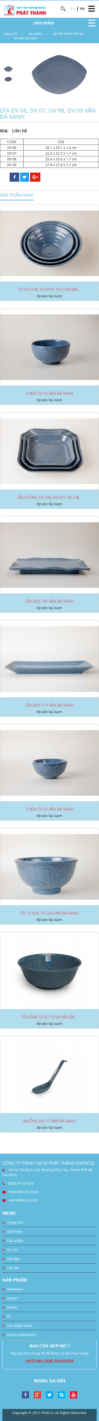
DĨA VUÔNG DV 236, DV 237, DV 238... (49, 497)
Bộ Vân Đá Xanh (25, 38)
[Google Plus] (37, 1394)
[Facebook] (25, 1394)
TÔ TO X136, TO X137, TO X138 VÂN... (49, 289)
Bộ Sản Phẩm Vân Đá (68, 33)
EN (72, 8)
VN (82, 8)
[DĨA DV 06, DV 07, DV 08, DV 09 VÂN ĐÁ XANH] (57, 74)
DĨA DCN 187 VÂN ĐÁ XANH (50, 601)
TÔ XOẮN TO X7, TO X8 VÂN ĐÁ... (50, 1017)
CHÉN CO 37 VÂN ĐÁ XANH (49, 809)
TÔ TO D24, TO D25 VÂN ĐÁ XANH (49, 913)
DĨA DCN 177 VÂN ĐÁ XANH (50, 705)
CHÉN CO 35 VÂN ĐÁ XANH (49, 393)
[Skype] (61, 1394)
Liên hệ (13, 1268)
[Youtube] (73, 1394)
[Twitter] (49, 1394)
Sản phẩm (35, 33)
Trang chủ (10, 33)
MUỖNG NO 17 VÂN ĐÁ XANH (49, 1121)
